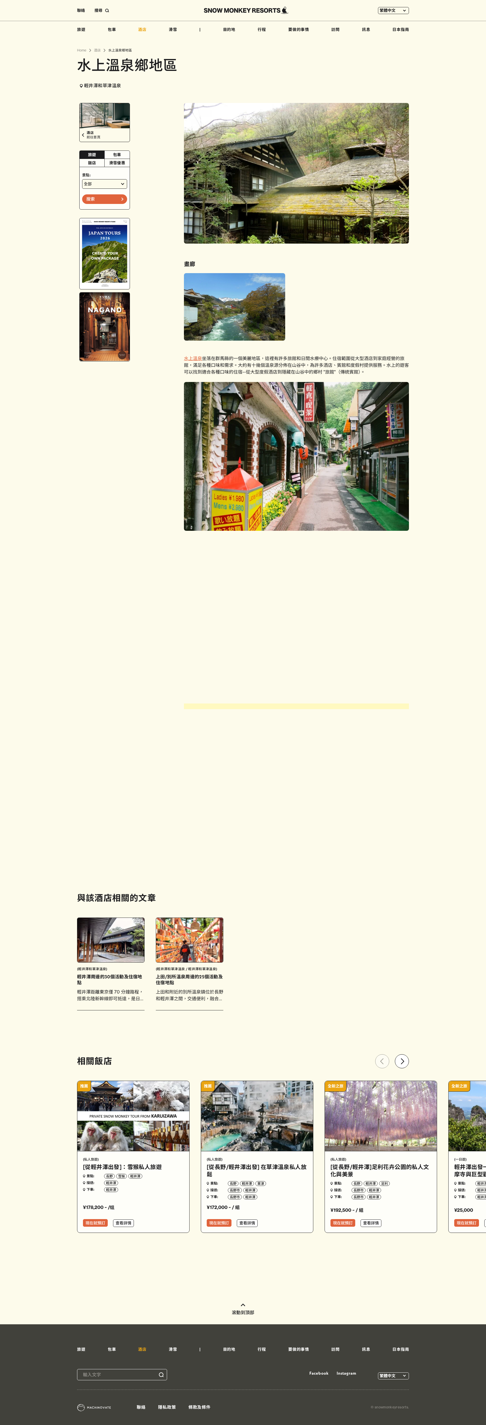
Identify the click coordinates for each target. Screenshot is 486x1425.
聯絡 (81, 10)
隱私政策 (167, 1407)
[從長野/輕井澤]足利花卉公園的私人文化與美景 (379, 1170)
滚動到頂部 (243, 1312)
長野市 (235, 1190)
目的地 (229, 29)
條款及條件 (199, 1407)
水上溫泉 (193, 358)
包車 (112, 29)
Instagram (346, 1373)
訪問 (335, 29)
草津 (260, 1183)
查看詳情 (123, 1223)
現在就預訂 (95, 1223)
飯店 (92, 162)
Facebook (318, 1373)
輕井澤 (135, 1176)
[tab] (92, 155)
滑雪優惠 (117, 162)
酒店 (142, 29)
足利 (384, 1183)
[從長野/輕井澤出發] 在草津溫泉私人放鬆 (257, 1170)
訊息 (366, 29)
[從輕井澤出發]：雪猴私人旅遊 (122, 1166)
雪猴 (121, 1176)
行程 (262, 29)
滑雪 (173, 29)
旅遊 (81, 29)
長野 (109, 1176)
